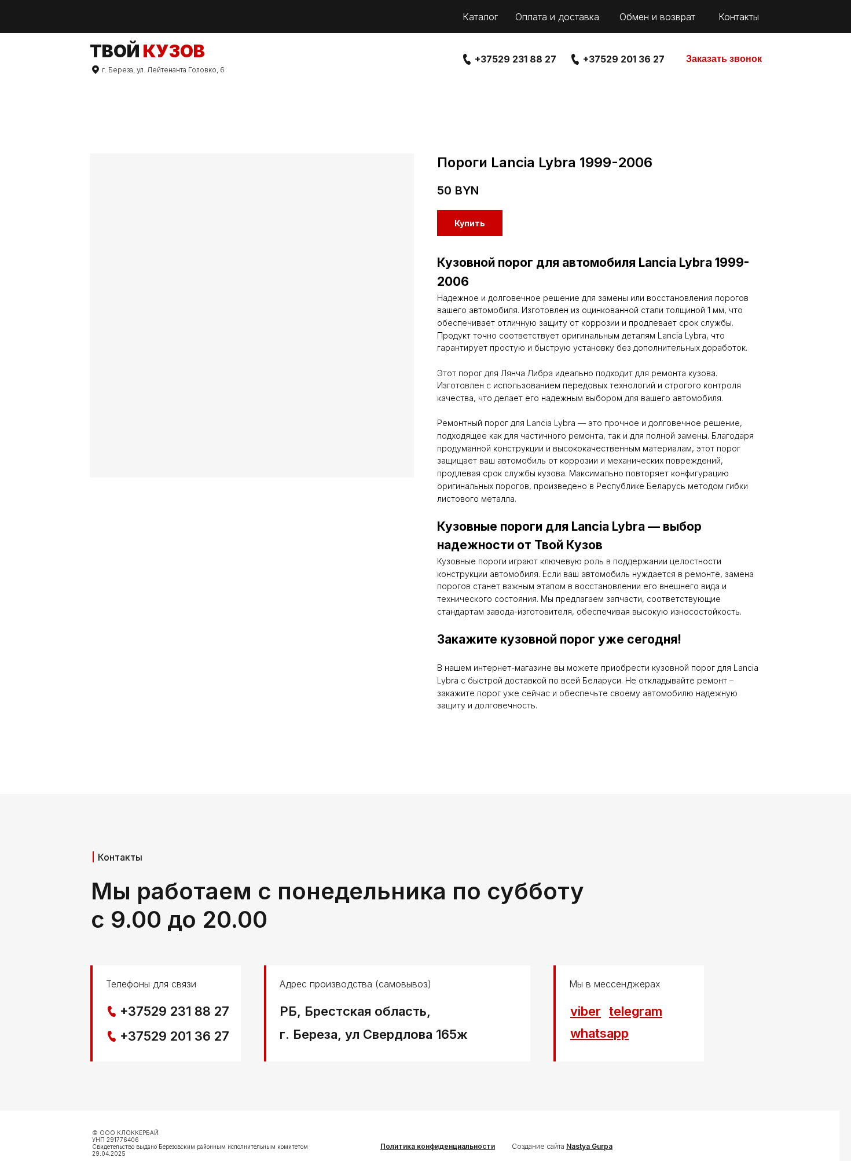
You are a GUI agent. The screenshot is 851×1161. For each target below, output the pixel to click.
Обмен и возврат (657, 17)
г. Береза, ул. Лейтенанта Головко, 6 (163, 69)
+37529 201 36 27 (624, 59)
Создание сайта (562, 1146)
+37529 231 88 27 (515, 59)
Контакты (738, 17)
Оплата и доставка (557, 17)
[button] (724, 59)
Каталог (480, 17)
